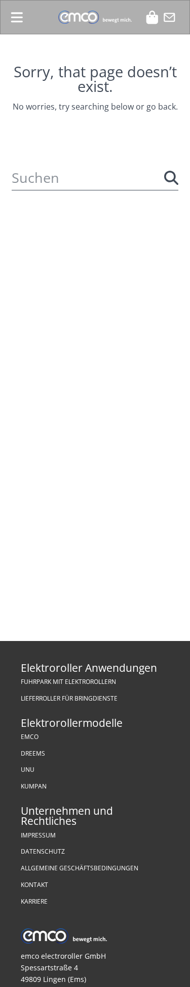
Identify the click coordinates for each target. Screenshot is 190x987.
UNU (27, 769)
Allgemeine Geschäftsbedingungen (79, 868)
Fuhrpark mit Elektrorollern (68, 681)
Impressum (38, 835)
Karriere (34, 901)
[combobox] (95, 177)
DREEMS (33, 753)
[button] (16, 17)
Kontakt (34, 884)
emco (30, 736)
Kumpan (34, 786)
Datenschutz (43, 851)
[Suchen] (171, 178)
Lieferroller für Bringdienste (69, 698)
